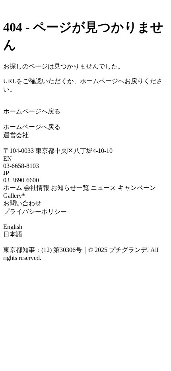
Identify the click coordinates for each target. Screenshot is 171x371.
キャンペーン (137, 187)
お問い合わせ (22, 203)
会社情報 (36, 187)
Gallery (14, 195)
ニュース (103, 187)
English (12, 226)
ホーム (12, 187)
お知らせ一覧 (70, 187)
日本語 (12, 234)
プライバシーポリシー (35, 211)
